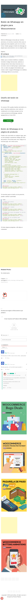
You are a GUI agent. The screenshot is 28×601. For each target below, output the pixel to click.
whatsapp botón (19, 280)
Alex (20, 33)
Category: (3, 278)
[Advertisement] (9, 83)
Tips (7, 278)
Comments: (4, 35)
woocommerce (4, 282)
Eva (13, 375)
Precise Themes (17, 596)
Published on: (4, 33)
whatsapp (13, 280)
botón (9, 280)
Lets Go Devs (13, 595)
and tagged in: (4, 280)
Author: (17, 33)
